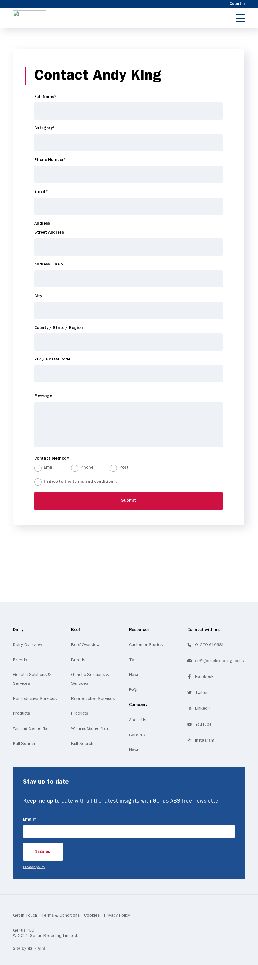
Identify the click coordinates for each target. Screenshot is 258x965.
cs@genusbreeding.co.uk (219, 661)
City (38, 296)
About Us (137, 720)
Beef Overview (85, 645)
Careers (137, 735)
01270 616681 (209, 645)
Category (53, 128)
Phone (87, 467)
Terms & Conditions (61, 915)
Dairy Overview (27, 645)
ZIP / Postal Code (52, 359)
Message (53, 396)
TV (131, 660)
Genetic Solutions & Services (32, 679)
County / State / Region (58, 328)
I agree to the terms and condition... (90, 481)
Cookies (92, 915)
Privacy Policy (117, 915)
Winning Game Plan (31, 728)
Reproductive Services (35, 698)
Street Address (49, 232)
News (134, 675)
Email (49, 191)
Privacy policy (34, 867)
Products (21, 713)
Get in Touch (25, 915)
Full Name (54, 96)
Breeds (20, 660)
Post (124, 467)
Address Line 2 (48, 264)
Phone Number (59, 160)
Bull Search (24, 743)
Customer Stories (146, 645)
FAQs (133, 690)
